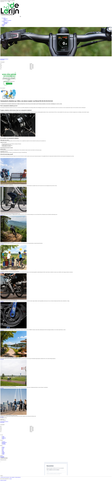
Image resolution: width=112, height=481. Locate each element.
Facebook (2, 456)
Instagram (2, 457)
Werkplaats (3, 24)
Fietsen (5, 19)
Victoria (3, 453)
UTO (3, 448)
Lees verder (2, 186)
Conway (3, 447)
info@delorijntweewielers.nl (4, 421)
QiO (2, 450)
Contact (3, 437)
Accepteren (4, 480)
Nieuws (3, 436)
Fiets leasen (5, 22)
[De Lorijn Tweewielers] (10, 16)
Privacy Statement (12, 477)
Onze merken (6, 18)
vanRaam (3, 452)
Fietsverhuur (5, 23)
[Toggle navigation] (20, 16)
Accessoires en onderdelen (7, 20)
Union (3, 451)
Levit (3, 449)
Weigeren (1, 480)
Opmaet (3, 454)
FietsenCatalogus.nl (18, 477)
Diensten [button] (3, 21)
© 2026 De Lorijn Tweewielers (4, 477)
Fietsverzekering (4, 442)
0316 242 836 (2, 59)
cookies (11, 478)
